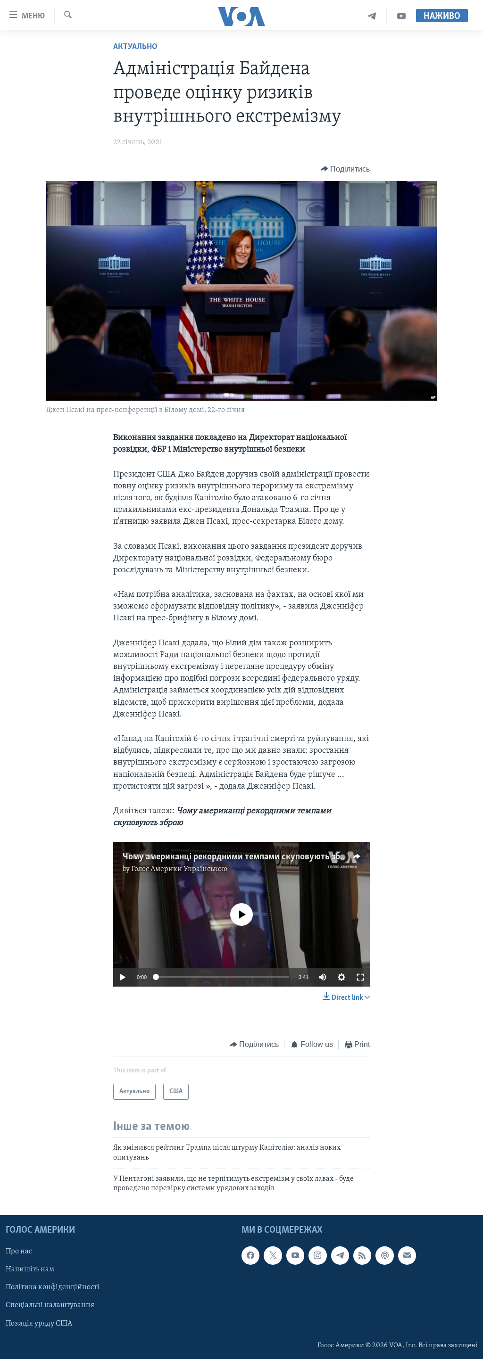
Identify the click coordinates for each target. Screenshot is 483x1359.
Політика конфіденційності (53, 1287)
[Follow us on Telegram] (340, 1255)
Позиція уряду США (39, 1323)
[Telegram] (372, 16)
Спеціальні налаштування (50, 1305)
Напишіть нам (30, 1269)
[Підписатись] (407, 1255)
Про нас (19, 1251)
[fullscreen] (360, 977)
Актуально (135, 47)
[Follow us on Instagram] (317, 1255)
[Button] (345, 169)
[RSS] (362, 1255)
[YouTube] (401, 16)
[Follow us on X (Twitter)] (273, 1255)
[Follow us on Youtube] (295, 1255)
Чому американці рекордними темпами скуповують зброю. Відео (252, 857)
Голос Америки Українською (179, 869)
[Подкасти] (384, 1255)
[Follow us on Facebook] (250, 1255)
